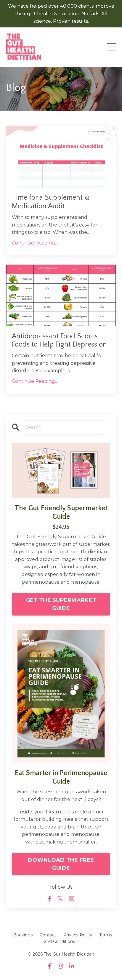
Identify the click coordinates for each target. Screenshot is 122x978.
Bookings (23, 935)
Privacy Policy (77, 935)
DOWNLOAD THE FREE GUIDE (61, 864)
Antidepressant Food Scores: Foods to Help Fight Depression (59, 340)
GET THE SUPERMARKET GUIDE (61, 604)
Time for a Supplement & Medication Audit (51, 202)
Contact (48, 935)
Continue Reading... (35, 243)
